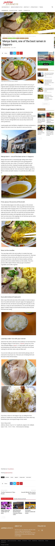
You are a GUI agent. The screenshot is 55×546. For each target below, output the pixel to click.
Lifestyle (26, 7)
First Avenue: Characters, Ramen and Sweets (30, 512)
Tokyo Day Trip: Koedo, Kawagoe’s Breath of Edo (49, 74)
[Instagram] (42, 530)
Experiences (5, 10)
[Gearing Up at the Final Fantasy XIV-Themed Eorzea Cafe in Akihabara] (40, 81)
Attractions (34, 7)
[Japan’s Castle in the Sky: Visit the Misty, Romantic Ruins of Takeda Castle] (41, 115)
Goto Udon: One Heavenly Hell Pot (41, 133)
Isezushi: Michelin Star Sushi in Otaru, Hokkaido (28, 493)
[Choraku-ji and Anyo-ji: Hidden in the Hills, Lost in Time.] (50, 127)
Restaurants (22, 38)
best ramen (28, 477)
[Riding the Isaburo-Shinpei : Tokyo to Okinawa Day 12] (50, 115)
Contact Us (27, 10)
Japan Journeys (7, 47)
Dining (18, 38)
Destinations (5, 7)
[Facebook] (39, 530)
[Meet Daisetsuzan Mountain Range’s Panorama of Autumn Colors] (18, 505)
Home (4, 36)
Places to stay (13, 10)
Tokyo (27, 508)
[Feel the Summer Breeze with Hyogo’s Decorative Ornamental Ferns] (40, 97)
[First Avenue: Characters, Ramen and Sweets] (30, 505)
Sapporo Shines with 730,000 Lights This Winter (5, 512)
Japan (15, 345)
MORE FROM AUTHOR (20, 498)
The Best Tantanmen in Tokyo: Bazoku (8, 493)
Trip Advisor (11, 469)
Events (20, 10)
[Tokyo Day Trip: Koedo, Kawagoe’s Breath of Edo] (40, 75)
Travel (41, 7)
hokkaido (7, 477)
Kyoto (48, 129)
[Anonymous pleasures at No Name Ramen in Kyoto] (40, 90)
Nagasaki (39, 129)
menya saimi (22, 477)
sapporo (16, 477)
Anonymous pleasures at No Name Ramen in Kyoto (49, 89)
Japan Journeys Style (16, 7)
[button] (52, 7)
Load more (45, 103)
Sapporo (13, 36)
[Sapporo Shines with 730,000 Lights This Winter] (6, 505)
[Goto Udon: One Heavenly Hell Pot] (41, 127)
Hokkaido (8, 36)
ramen (12, 477)
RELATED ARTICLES (7, 498)
